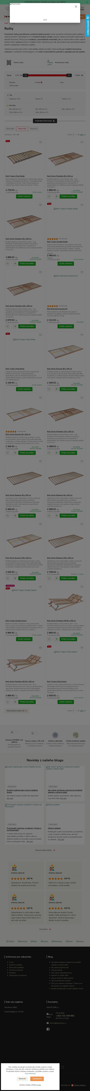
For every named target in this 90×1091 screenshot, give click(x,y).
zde (39, 1085)
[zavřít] (76, 6)
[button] (30, 1073)
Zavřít (45, 20)
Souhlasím (37, 1079)
